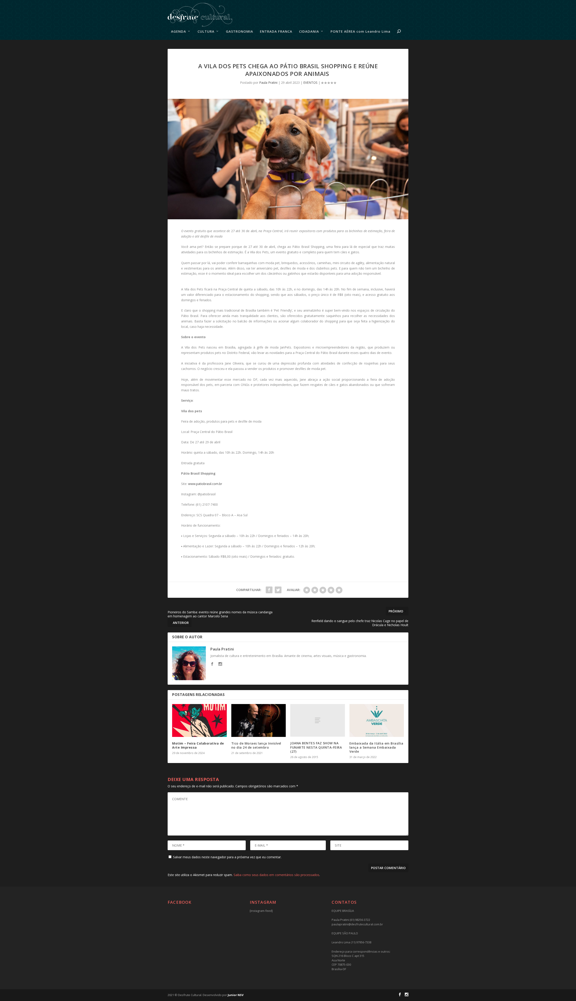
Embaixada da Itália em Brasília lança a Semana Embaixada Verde (376, 747)
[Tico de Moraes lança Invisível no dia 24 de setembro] (258, 720)
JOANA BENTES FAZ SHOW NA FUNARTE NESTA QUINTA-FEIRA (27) (316, 747)
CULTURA (206, 31)
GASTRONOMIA (239, 31)
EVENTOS (310, 82)
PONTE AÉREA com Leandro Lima (360, 31)
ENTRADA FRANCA (276, 31)
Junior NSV (235, 995)
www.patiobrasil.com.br (204, 484)
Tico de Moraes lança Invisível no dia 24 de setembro (256, 745)
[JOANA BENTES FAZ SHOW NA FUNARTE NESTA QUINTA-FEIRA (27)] (317, 720)
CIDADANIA (309, 31)
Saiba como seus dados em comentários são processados (276, 875)
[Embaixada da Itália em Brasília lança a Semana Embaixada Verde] (376, 720)
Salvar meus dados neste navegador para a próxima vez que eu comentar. (227, 857)
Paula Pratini (268, 82)
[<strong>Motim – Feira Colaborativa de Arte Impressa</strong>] (199, 720)
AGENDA (178, 31)
